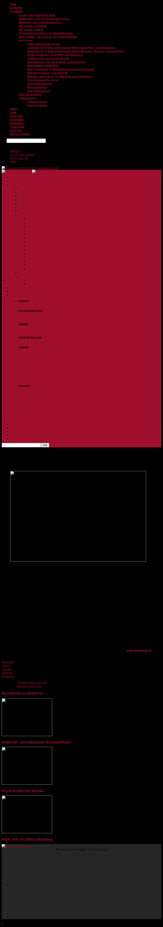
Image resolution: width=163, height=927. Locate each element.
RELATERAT (9, 693)
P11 (21, 351)
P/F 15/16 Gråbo (28, 376)
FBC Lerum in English (32, 26)
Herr (13, 109)
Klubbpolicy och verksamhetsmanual (44, 19)
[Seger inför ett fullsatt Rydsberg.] (27, 832)
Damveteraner (27, 331)
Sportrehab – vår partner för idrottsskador (48, 37)
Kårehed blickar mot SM (32, 682)
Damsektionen (37, 102)
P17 (21, 369)
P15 (21, 362)
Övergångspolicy (38, 91)
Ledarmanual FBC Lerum (43, 44)
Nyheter (16, 8)
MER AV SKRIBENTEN (29, 693)
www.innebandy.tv (139, 650)
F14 (21, 400)
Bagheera (17, 123)
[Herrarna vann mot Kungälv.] (27, 784)
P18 (21, 372)
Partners (17, 120)
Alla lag (16, 116)
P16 (21, 365)
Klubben (16, 11)
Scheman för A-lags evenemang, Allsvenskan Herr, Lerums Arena (71, 47)
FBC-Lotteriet (20, 134)
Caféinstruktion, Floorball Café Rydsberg (55, 55)
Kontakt (16, 130)
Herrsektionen (37, 105)
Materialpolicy (37, 87)
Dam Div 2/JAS (27, 341)
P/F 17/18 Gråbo (28, 380)
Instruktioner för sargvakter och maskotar (56, 62)
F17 (21, 407)
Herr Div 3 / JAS (28, 314)
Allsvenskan (26, 305)
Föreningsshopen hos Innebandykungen (46, 33)
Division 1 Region (29, 328)
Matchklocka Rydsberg (42, 65)
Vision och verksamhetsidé (37, 15)
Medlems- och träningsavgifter (40, 22)
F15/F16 (23, 404)
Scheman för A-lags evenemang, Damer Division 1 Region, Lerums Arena (75, 51)
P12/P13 (23, 354)
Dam (13, 112)
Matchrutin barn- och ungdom (47, 73)
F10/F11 (23, 389)
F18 (21, 411)
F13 (21, 397)
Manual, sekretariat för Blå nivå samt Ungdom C (59, 76)
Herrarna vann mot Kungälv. (23, 790)
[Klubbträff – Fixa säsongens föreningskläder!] (27, 735)
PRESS (13, 162)
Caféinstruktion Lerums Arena (48, 58)
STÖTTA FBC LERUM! (22, 154)
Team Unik (17, 127)
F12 (21, 393)
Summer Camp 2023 (29, 686)
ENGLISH (15, 151)
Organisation (28, 98)
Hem (13, 4)
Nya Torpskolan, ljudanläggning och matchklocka (60, 69)
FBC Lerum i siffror (31, 29)
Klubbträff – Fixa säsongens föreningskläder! (36, 742)
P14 (21, 358)
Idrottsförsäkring (39, 83)
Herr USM (24, 318)
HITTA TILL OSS (19, 158)
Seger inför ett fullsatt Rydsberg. (27, 839)
